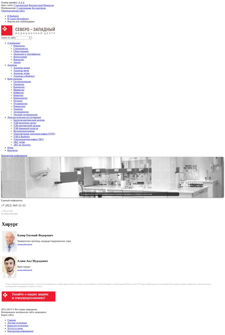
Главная (11, 320)
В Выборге (13, 16)
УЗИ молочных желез (24, 122)
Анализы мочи (21, 70)
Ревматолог (19, 106)
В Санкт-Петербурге (18, 18)
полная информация (24, 244)
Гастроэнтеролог (22, 81)
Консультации (14, 78)
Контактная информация (14, 155)
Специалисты (20, 48)
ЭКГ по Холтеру (22, 145)
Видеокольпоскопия (23, 131)
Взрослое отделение (17, 325)
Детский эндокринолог (25, 114)
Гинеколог (18, 84)
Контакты (12, 150)
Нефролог (18, 92)
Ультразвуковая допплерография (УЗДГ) (34, 134)
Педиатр (17, 100)
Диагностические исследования (24, 117)
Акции (17, 62)
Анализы (12, 65)
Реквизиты (19, 45)
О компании (13, 43)
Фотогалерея (20, 56)
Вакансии (18, 59)
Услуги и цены (15, 328)
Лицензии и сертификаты (26, 54)
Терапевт (18, 109)
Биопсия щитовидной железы (29, 120)
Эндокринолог (21, 111)
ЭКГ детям (19, 142)
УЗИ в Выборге (21, 136)
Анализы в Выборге (24, 76)
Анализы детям (21, 73)
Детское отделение (17, 323)
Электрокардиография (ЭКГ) (28, 139)
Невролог (18, 95)
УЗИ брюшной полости (25, 128)
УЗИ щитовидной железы (26, 125)
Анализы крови (21, 67)
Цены (10, 147)
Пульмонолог (20, 103)
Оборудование (21, 51)
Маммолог (18, 89)
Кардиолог (19, 87)
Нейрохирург (20, 98)
